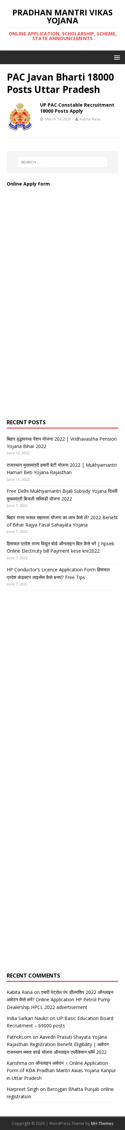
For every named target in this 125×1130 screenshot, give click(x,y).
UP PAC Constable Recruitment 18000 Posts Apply (77, 108)
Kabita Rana (90, 118)
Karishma (17, 1063)
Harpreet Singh (23, 1089)
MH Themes (102, 1123)
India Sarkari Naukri (27, 1018)
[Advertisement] (57, 309)
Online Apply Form (29, 184)
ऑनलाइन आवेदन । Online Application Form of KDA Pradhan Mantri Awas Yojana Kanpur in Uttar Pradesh (61, 1070)
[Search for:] (62, 162)
